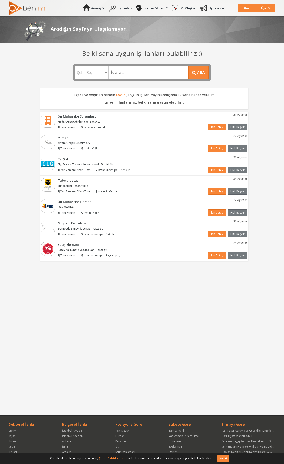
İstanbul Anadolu (72, 436)
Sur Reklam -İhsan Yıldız (73, 186)
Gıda (12, 446)
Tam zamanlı (177, 431)
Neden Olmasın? (156, 8)
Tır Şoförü (66, 159)
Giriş (247, 8)
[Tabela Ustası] (48, 184)
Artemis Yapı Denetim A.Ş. (74, 143)
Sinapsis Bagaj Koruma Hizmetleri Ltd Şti (247, 441)
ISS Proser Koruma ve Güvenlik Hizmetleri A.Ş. (250, 431)
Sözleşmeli (175, 446)
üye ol (121, 94)
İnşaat (12, 436)
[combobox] (91, 72)
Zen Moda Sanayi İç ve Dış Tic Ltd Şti (80, 228)
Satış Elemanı (68, 244)
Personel (120, 441)
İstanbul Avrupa (72, 431)
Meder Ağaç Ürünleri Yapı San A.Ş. (79, 122)
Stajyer (173, 452)
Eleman (119, 436)
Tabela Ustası (68, 180)
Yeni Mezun (122, 431)
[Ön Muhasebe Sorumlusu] (48, 120)
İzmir (65, 446)
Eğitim (12, 431)
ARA (200, 72)
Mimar (63, 138)
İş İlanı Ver (217, 8)
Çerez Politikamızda (113, 458)
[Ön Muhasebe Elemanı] (48, 206)
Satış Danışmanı (125, 452)
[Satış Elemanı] (48, 248)
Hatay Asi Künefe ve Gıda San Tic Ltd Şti (82, 250)
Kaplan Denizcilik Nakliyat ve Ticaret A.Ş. (247, 452)
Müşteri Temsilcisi (72, 223)
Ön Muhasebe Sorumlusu (77, 116)
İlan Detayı (217, 127)
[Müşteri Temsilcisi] (48, 227)
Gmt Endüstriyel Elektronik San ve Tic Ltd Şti (249, 446)
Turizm (13, 441)
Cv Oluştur (188, 8)
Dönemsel (175, 441)
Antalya (66, 452)
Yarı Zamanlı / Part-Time (184, 436)
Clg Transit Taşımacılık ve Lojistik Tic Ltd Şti (85, 164)
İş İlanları (125, 8)
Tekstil (13, 452)
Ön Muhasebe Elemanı (75, 202)
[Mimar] (48, 142)
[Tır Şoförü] (48, 163)
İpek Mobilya (66, 207)
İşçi (117, 446)
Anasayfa (97, 8)
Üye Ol (266, 8)
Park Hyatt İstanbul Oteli (237, 436)
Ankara (66, 441)
